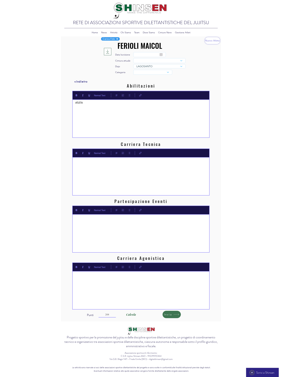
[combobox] (159, 60)
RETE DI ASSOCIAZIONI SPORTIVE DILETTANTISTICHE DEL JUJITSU (141, 22)
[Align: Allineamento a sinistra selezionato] (116, 95)
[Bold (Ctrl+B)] (76, 95)
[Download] (107, 51)
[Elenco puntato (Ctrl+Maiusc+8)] (129, 95)
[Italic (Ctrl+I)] (82, 95)
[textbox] (141, 117)
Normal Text (99, 95)
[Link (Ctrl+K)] (140, 95)
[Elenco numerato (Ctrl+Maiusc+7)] (123, 95)
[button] (110, 39)
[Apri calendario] (161, 54)
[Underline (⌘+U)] (89, 95)
